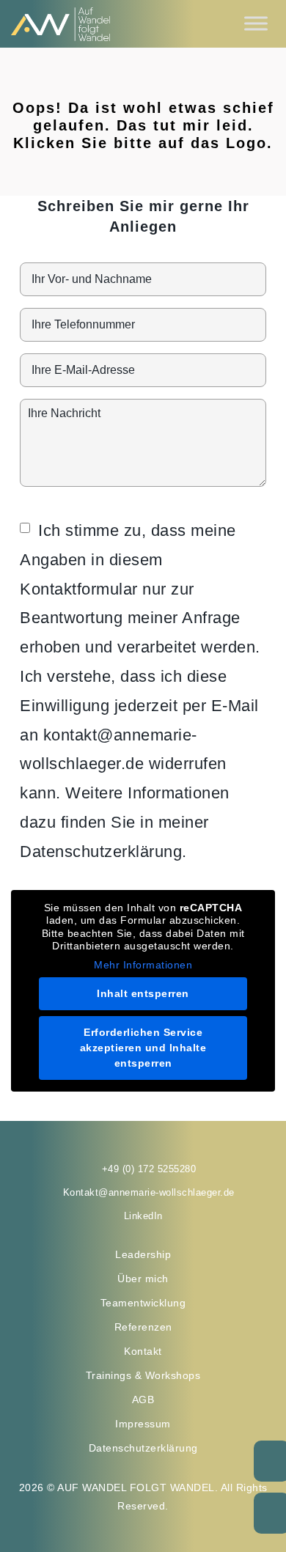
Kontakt (143, 1351)
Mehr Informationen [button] (143, 965)
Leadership (143, 1254)
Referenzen (143, 1327)
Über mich (143, 1278)
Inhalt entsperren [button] (143, 993)
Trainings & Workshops (143, 1375)
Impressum (143, 1424)
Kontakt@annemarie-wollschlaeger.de (149, 1192)
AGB (143, 1399)
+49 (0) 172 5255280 (149, 1168)
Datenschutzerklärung (143, 1448)
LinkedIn (143, 1215)
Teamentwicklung (143, 1303)
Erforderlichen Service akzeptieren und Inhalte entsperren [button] (143, 1047)
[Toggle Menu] (256, 24)
